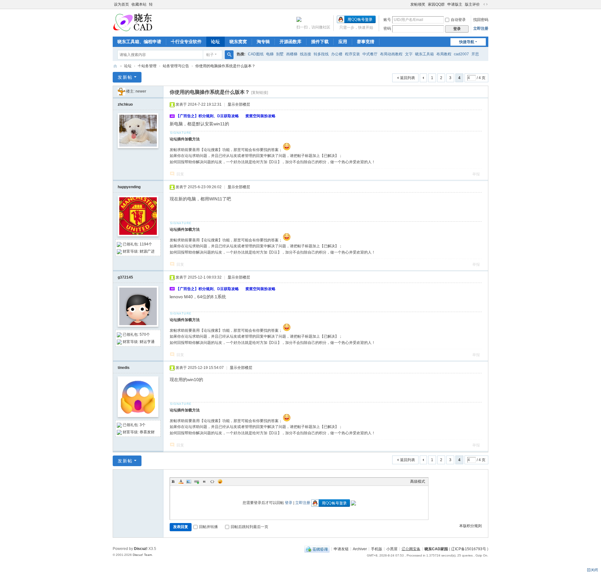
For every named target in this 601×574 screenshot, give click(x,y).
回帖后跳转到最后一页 (249, 527)
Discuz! (140, 548)
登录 (288, 503)
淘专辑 (263, 41)
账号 (387, 20)
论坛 (215, 41)
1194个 (146, 244)
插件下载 (320, 41)
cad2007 (461, 54)
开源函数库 (290, 41)
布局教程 (443, 54)
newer (141, 91)
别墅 (280, 54)
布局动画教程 (391, 54)
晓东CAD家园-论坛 (115, 66)
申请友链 (341, 548)
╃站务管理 (147, 66)
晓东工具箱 (424, 54)
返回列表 (407, 78)
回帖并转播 (208, 527)
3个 (143, 425)
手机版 (376, 548)
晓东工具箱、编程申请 (139, 41)
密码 (387, 28)
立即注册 (480, 28)
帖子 (210, 55)
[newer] (121, 91)
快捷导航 (466, 42)
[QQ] (317, 548)
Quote (204, 481)
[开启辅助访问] (407, 4)
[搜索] (229, 54)
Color (181, 481)
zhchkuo (125, 104)
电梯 (270, 54)
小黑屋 (392, 548)
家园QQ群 (436, 4)
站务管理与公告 (176, 66)
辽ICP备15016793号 (468, 548)
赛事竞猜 (365, 41)
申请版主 (454, 4)
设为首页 (121, 4)
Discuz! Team (142, 554)
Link (196, 481)
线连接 (305, 54)
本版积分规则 (470, 526)
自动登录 (458, 20)
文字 (409, 54)
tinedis (124, 367)
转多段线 (321, 54)
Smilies (220, 481)
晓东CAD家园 (436, 548)
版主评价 (472, 4)
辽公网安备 (411, 548)
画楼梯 (291, 54)
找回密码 (480, 20)
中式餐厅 (370, 54)
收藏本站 (138, 4)
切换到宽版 (485, 4)
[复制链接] (259, 92)
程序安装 (352, 54)
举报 (476, 174)
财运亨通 (147, 342)
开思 (475, 54)
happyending (129, 187)
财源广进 (147, 251)
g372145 (125, 277)
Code (212, 481)
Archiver (360, 548)
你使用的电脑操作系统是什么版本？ (225, 66)
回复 (180, 174)
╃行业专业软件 (186, 41)
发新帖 (125, 77)
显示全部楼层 (239, 104)
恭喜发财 (147, 432)
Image (189, 481)
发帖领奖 (417, 4)
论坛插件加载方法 (185, 139)
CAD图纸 (256, 54)
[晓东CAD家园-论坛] (133, 22)
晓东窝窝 (238, 41)
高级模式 (417, 481)
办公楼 (336, 54)
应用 (342, 41)
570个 (145, 334)
